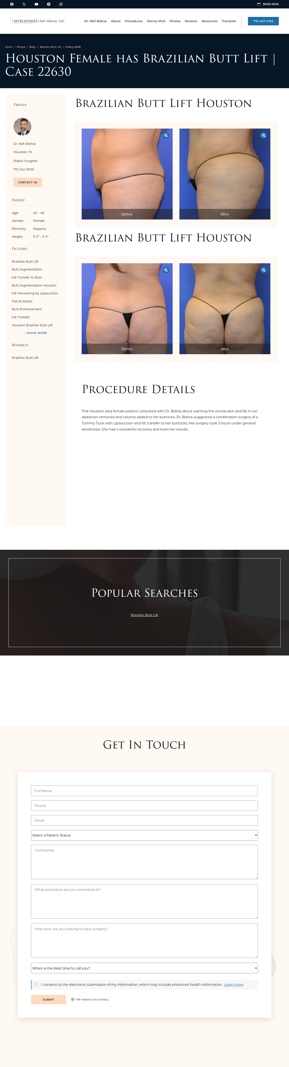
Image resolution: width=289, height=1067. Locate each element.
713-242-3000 (24, 169)
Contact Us (27, 182)
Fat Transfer (21, 317)
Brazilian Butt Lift (50, 46)
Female (28, 221)
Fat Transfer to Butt (27, 277)
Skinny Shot (156, 21)
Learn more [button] (234, 984)
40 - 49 (28, 213)
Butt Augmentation (27, 269)
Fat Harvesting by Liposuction (35, 293)
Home (8, 46)
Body (32, 46)
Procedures (134, 21)
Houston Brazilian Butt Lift (32, 325)
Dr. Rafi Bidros (95, 21)
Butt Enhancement (27, 309)
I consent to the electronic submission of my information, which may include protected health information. (131, 984)
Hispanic (29, 229)
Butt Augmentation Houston (34, 285)
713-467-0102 (263, 21)
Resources (209, 21)
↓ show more (35, 333)
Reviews (191, 21)
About (116, 21)
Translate (229, 21)
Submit (48, 999)
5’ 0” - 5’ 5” (30, 237)
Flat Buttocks (22, 301)
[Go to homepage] (23, 21)
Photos (175, 21)
